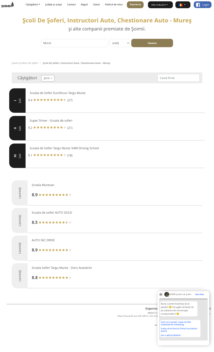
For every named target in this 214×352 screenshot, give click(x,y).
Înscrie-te (135, 4)
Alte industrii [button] (158, 4)
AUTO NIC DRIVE (43, 240)
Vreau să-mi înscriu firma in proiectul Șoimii (179, 329)
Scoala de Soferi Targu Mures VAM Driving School (64, 148)
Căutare (152, 43)
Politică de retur (114, 4)
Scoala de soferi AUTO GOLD (52, 212)
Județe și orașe (53, 4)
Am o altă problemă (170, 335)
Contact (71, 4)
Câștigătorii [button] (32, 4)
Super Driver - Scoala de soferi (51, 120)
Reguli (84, 4)
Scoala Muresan (43, 185)
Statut (96, 4)
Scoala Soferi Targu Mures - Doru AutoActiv (62, 268)
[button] (182, 4)
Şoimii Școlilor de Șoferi (25, 63)
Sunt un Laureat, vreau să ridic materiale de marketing (176, 323)
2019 (46, 78)
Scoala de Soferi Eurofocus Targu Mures (58, 93)
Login (205, 5)
